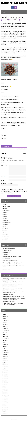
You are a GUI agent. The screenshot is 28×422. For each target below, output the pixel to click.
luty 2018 (4, 342)
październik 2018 (6, 338)
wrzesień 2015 (5, 374)
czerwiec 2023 (5, 316)
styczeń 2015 (5, 388)
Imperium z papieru (6, 252)
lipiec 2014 (5, 401)
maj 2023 (4, 318)
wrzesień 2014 (5, 397)
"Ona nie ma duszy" (6, 258)
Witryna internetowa (6, 183)
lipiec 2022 (5, 322)
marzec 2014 (5, 409)
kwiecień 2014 (5, 407)
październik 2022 (6, 320)
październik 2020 (6, 330)
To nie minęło (5, 254)
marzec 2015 (5, 384)
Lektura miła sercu (6, 210)
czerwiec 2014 (5, 403)
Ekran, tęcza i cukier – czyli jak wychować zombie (12, 256)
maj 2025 (4, 314)
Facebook (12, 7)
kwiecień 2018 (5, 340)
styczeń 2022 (5, 326)
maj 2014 (4, 405)
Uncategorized (5, 234)
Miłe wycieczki (5, 218)
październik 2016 (6, 352)
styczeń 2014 (5, 413)
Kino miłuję (5, 204)
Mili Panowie (5, 212)
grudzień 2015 (5, 370)
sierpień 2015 (5, 376)
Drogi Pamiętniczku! (6, 268)
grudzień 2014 (5, 391)
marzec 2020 (5, 334)
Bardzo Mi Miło (14, 3)
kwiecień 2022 (5, 324)
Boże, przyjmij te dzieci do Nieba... (9, 248)
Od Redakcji (5, 232)
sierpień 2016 (5, 356)
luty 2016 (4, 368)
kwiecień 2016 (5, 364)
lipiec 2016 (5, 358)
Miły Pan (4, 226)
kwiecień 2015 (5, 382)
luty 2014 (4, 411)
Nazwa (3, 177)
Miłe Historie (5, 214)
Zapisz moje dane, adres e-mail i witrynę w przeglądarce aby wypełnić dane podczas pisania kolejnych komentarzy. (14, 191)
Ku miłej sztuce (5, 208)
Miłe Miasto (5, 216)
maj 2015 (4, 380)
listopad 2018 (5, 336)
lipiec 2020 (5, 332)
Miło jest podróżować (6, 222)
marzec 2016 (5, 366)
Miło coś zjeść (8, 146)
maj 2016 (4, 362)
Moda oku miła (5, 228)
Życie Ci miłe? (5, 238)
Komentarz (4, 165)
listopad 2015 (5, 372)
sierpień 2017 (5, 344)
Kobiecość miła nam (6, 206)
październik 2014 (6, 395)
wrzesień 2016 (5, 354)
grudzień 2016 (5, 350)
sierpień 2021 (5, 328)
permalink (25, 148)
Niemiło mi (5, 230)
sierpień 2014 (5, 399)
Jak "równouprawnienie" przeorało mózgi (10, 260)
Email (2, 180)
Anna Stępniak (5, 19)
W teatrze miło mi (6, 236)
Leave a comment (24, 19)
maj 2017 (4, 348)
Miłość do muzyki (6, 224)
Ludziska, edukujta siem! (7, 250)
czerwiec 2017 (5, 346)
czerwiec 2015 (5, 378)
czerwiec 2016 (5, 360)
